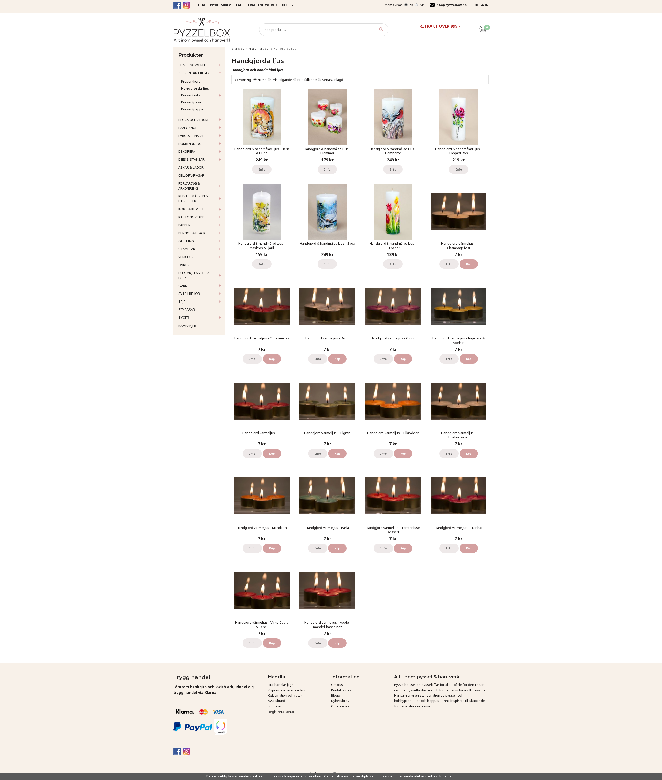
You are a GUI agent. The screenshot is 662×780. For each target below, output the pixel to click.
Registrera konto (281, 711)
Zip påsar (186, 309)
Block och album (193, 119)
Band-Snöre (188, 127)
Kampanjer (187, 325)
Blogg (287, 5)
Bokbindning (190, 143)
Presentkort (190, 81)
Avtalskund (276, 700)
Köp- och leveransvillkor (287, 690)
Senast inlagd (332, 79)
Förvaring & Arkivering (189, 186)
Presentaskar (191, 95)
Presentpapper (193, 109)
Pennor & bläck (191, 233)
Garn (182, 285)
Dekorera (186, 151)
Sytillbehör (189, 293)
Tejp (182, 301)
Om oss (337, 684)
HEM (201, 5)
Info (262, 169)
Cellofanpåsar (191, 175)
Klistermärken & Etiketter (193, 198)
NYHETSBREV (220, 5)
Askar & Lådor (191, 167)
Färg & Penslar (191, 135)
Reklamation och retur (285, 695)
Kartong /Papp (191, 217)
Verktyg (185, 256)
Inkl (411, 5)
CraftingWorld (192, 65)
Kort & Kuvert (191, 209)
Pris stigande (282, 79)
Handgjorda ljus (195, 88)
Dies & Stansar (191, 159)
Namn (262, 79)
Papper (184, 225)
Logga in (274, 706)
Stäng (451, 776)
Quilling (186, 241)
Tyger (183, 317)
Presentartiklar (193, 73)
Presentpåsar (191, 102)
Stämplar (186, 248)
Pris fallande (307, 79)
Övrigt (184, 264)
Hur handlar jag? (281, 684)
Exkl (421, 5)
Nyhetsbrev (340, 700)
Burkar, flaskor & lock (194, 275)
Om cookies (340, 706)
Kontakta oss (341, 690)
